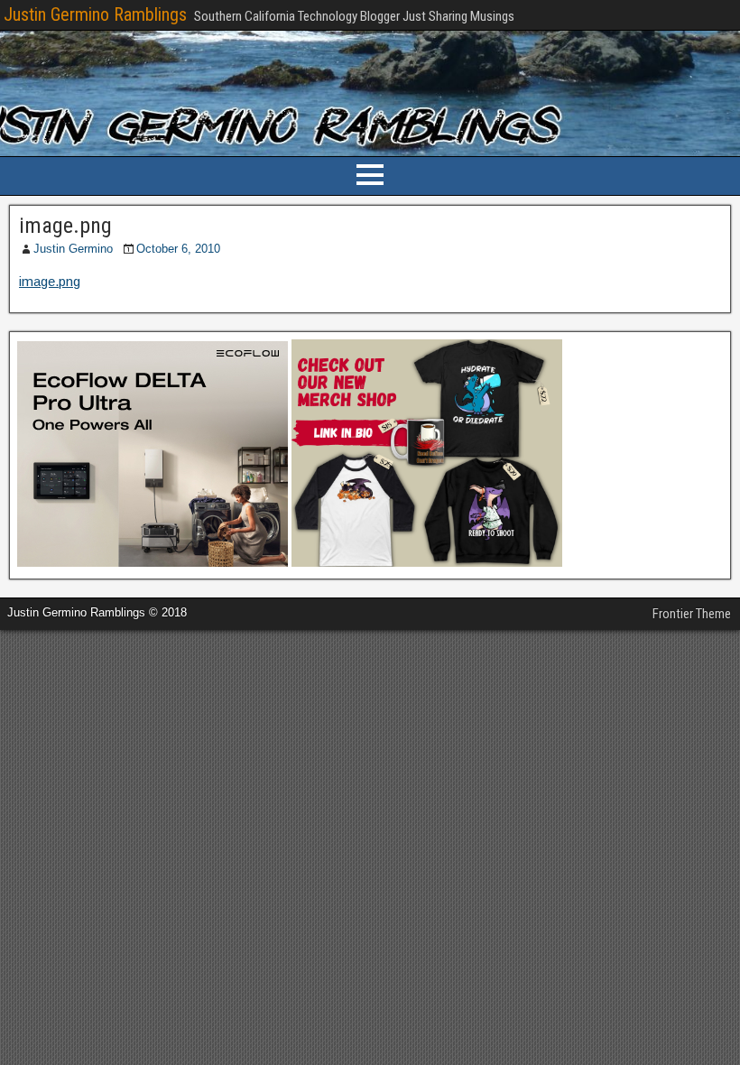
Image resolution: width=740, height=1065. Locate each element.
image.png (65, 225)
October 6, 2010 (178, 248)
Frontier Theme (691, 614)
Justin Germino (73, 248)
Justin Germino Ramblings (95, 14)
